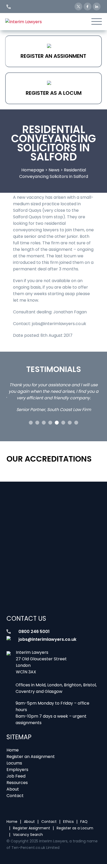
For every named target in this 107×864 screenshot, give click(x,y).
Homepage (32, 170)
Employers (17, 770)
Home (12, 750)
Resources (17, 783)
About (12, 789)
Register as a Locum (54, 93)
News (54, 170)
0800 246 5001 (34, 632)
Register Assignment (31, 828)
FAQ (84, 821)
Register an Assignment (53, 56)
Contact (15, 796)
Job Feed (15, 776)
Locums (14, 763)
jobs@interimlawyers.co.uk (47, 639)
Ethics (68, 821)
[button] (31, 422)
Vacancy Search (28, 834)
